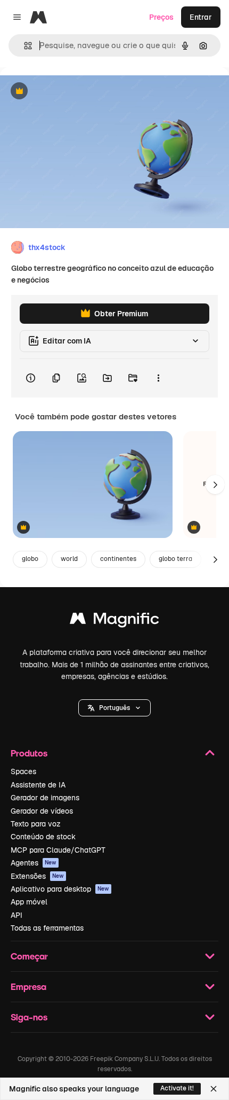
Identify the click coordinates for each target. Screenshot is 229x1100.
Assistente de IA (38, 785)
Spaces (23, 771)
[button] (114, 707)
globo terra (175, 559)
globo (30, 559)
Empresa (28, 986)
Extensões (37, 876)
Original (68, 92)
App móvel (29, 902)
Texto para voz (36, 824)
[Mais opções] (158, 378)
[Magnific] (114, 621)
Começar (29, 956)
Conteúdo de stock (43, 836)
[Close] (213, 1088)
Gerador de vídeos (42, 811)
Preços (161, 17)
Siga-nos (29, 1017)
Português (114, 708)
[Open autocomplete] (23, 46)
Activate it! (177, 1088)
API (16, 915)
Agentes (33, 863)
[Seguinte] (215, 484)
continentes (118, 559)
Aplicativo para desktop (60, 889)
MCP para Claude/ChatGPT (58, 850)
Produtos (29, 753)
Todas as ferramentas (47, 928)
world (69, 559)
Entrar (201, 17)
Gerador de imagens (45, 797)
